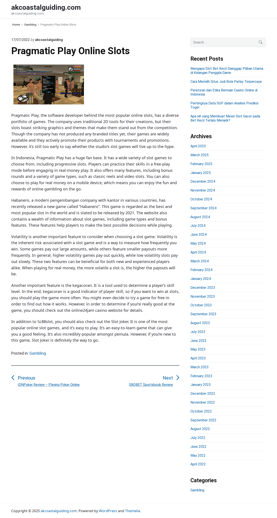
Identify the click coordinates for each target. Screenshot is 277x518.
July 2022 (197, 438)
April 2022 (198, 464)
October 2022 (201, 411)
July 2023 (197, 332)
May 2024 (198, 243)
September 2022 (203, 420)
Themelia (132, 510)
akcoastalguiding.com (59, 510)
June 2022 (198, 447)
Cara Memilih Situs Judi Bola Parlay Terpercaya (226, 82)
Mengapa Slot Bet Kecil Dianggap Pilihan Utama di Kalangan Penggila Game (226, 71)
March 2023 (199, 367)
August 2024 (200, 217)
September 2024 (203, 208)
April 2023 (198, 358)
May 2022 (198, 455)
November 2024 (202, 190)
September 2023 (203, 314)
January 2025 (200, 173)
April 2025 (198, 146)
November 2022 (202, 402)
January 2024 (200, 279)
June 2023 (198, 341)
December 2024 (202, 181)
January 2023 (200, 385)
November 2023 (202, 296)
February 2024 (201, 270)
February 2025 (201, 164)
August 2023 (200, 323)
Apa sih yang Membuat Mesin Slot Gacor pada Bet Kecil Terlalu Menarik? (225, 118)
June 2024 (198, 234)
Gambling (37, 353)
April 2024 (198, 252)
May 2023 (198, 349)
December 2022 (202, 393)
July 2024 (197, 226)
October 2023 (201, 305)
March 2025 (199, 155)
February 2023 (201, 376)
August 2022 (200, 429)
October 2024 (201, 199)
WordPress (108, 510)
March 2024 (199, 261)
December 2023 (202, 288)
